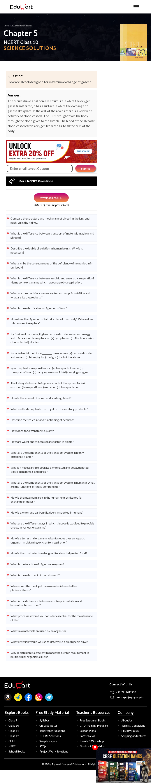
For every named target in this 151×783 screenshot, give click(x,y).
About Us (127, 720)
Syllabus (44, 720)
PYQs (42, 746)
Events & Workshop (92, 741)
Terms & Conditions (133, 725)
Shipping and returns (133, 736)
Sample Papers (48, 741)
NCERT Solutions (17, 26)
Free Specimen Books (93, 720)
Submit (85, 168)
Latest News (87, 736)
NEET (12, 746)
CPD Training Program (94, 725)
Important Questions (52, 730)
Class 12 (13, 736)
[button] (136, 6)
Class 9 (12, 720)
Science (29, 26)
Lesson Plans (88, 730)
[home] (21, 6)
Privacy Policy (130, 730)
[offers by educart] (123, 765)
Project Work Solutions (53, 751)
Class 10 (13, 725)
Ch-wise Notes (48, 725)
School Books (16, 751)
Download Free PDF (51, 197)
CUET (12, 741)
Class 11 (13, 730)
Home (6, 26)
